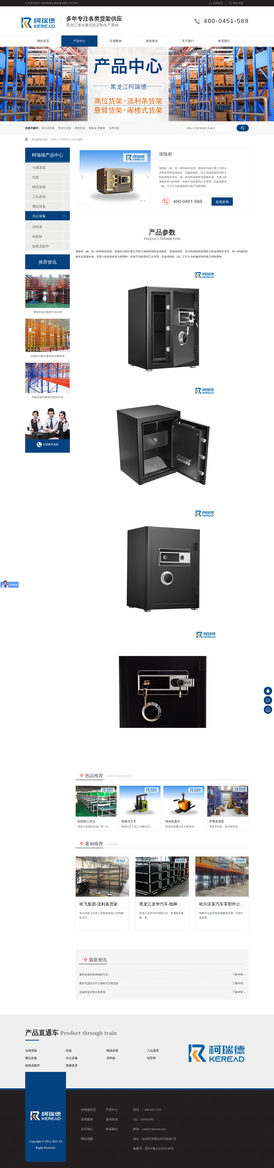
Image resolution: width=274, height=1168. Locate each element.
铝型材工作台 (86, 821)
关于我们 (188, 41)
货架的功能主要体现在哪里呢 (47, 345)
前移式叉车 (128, 821)
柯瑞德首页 (88, 1109)
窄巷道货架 (216, 821)
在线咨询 (222, 201)
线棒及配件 (40, 246)
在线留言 (218, 3)
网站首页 (43, 41)
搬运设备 (39, 206)
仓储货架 (39, 167)
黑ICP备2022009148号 (159, 1148)
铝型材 (37, 236)
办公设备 (77, 139)
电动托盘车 (172, 821)
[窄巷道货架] (227, 801)
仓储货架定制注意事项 (92, 992)
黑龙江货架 (64, 128)
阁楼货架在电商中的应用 (47, 301)
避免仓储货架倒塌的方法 (93, 974)
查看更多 (72, 1065)
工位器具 (39, 196)
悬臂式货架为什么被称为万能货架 (98, 983)
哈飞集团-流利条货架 (98, 904)
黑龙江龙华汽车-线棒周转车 (164, 904)
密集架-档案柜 (97, 128)
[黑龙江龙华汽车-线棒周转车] (162, 877)
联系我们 (224, 41)
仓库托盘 (114, 128)
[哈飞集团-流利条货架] (102, 877)
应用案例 (116, 41)
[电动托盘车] (183, 801)
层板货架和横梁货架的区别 (47, 386)
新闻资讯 (152, 41)
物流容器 (39, 186)
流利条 (37, 226)
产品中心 (79, 41)
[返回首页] (268, 709)
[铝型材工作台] (96, 801)
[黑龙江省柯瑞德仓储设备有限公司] (40, 21)
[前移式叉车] (139, 801)
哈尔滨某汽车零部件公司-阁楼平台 (230, 904)
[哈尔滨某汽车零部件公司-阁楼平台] (222, 877)
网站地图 (238, 3)
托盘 (35, 176)
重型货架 (80, 128)
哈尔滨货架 (48, 128)
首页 (53, 139)
